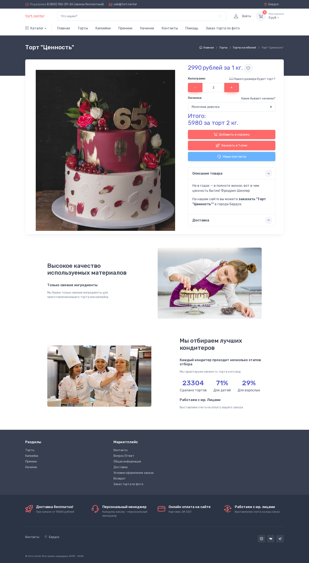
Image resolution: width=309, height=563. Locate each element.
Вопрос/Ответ (124, 456)
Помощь (191, 28)
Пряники (125, 28)
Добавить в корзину (234, 134)
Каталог (37, 28)
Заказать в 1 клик (234, 145)
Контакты (170, 28)
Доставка (121, 467)
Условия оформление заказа (134, 473)
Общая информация (127, 461)
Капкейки (103, 28)
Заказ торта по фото (223, 28)
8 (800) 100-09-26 (60, 4)
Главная (63, 28)
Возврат (120, 478)
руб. (276, 16)
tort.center (34, 16)
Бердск (273, 4)
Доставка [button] (200, 220)
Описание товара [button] (207, 173)
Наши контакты (234, 156)
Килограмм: (197, 78)
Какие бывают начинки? (258, 98)
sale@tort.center (125, 4)
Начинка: (195, 98)
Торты (83, 28)
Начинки (147, 28)
